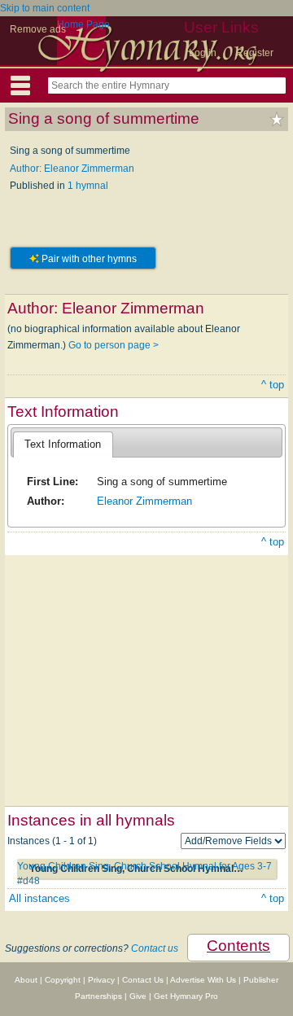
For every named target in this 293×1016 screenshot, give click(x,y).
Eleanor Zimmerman (144, 501)
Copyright (63, 979)
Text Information (62, 444)
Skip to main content (45, 8)
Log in (202, 53)
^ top (272, 385)
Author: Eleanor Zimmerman (72, 168)
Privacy (101, 979)
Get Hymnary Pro (186, 996)
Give (137, 996)
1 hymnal (88, 185)
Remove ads (38, 29)
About (26, 979)
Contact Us (143, 979)
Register (254, 53)
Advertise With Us (203, 979)
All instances (39, 898)
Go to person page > (113, 345)
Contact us (154, 948)
